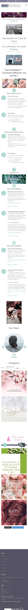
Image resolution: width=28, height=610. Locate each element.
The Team (5, 568)
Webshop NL (18, 1)
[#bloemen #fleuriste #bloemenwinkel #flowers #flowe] (14, 512)
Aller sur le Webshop (13, 264)
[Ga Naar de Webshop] (3, 193)
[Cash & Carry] (14, 90)
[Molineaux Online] (14, 186)
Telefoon (11, 119)
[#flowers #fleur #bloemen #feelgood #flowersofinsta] (14, 460)
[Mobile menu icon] (26, 5)
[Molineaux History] (14, 29)
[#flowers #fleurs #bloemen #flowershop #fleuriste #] (14, 486)
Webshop (5, 562)
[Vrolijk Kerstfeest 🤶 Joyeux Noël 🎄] (14, 409)
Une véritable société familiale (14, 51)
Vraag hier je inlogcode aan (14, 203)
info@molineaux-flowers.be (7, 596)
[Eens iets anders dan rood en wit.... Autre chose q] (14, 435)
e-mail (10, 121)
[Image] (14, 60)
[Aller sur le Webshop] (3, 250)
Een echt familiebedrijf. (14, 43)
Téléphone (11, 159)
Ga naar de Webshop (13, 206)
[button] (3, 347)
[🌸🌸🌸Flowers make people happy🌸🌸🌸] (14, 383)
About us (5, 565)
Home (4, 556)
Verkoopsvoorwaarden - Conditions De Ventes (11, 601)
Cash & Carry (10, 1)
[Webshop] (14, 243)
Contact (4, 570)
